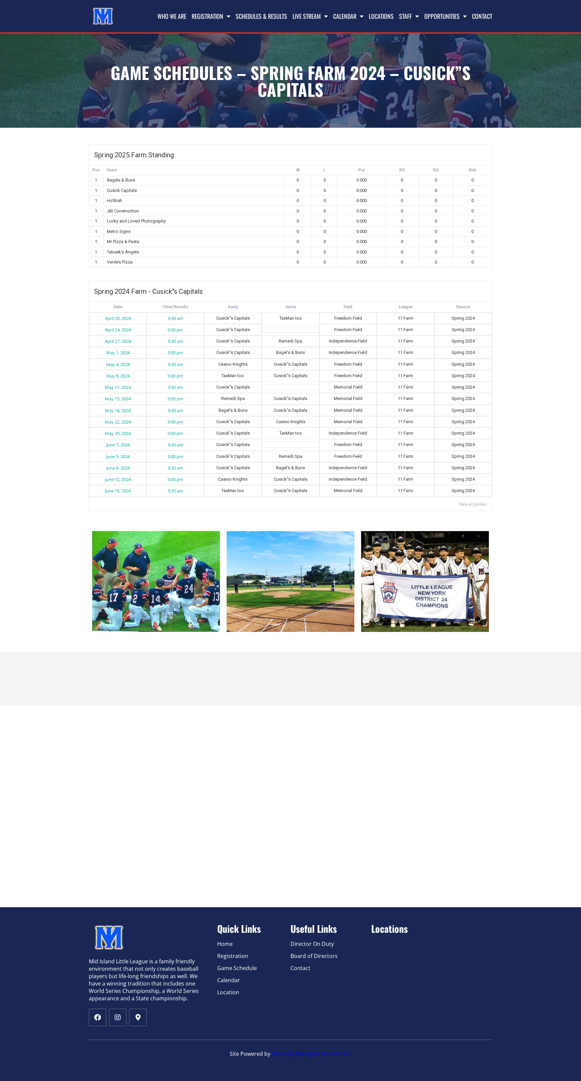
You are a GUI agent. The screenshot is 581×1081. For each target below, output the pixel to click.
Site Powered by (251, 1053)
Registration (207, 16)
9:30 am (175, 318)
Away (290, 307)
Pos (96, 170)
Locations (381, 16)
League (406, 307)
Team (112, 170)
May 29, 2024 (118, 433)
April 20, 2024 (118, 318)
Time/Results (175, 307)
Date (118, 307)
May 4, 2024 (118, 364)
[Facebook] (97, 1017)
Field (348, 307)
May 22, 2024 (118, 422)
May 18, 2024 (118, 410)
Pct (361, 170)
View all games (473, 504)
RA (436, 170)
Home (233, 307)
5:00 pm (175, 329)
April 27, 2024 (118, 341)
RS (402, 170)
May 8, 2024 (118, 375)
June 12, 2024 (118, 479)
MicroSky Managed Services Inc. (312, 1053)
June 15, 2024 (118, 490)
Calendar (344, 16)
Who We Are (171, 16)
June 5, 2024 (118, 456)
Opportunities (442, 16)
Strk (472, 170)
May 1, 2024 (118, 352)
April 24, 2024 (118, 329)
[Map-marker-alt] (138, 1017)
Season (463, 307)
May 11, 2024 (118, 387)
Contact (482, 16)
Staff (405, 16)
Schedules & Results (261, 16)
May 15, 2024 (118, 398)
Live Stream (307, 16)
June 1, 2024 (118, 444)
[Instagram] (117, 1017)
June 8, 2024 (118, 468)
